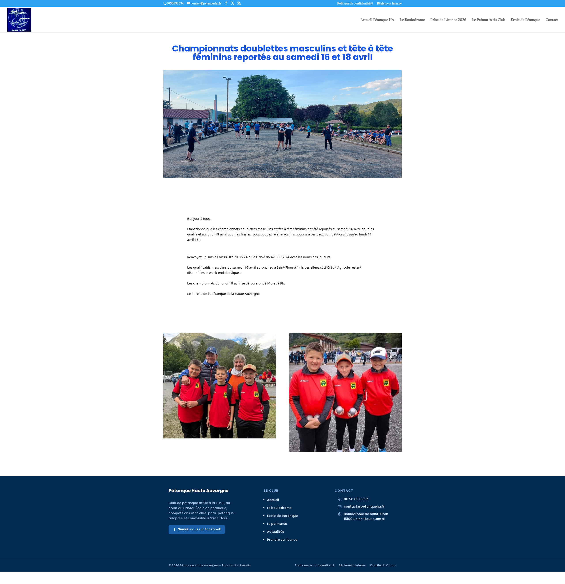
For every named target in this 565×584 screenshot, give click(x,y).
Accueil (273, 500)
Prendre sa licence (282, 539)
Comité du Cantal (383, 565)
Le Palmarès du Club (488, 20)
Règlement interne (389, 3)
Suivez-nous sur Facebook (199, 529)
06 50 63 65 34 (356, 499)
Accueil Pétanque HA (377, 20)
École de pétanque (282, 516)
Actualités (275, 531)
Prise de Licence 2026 (448, 20)
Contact (552, 20)
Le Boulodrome (412, 20)
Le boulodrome (279, 508)
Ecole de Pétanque (525, 20)
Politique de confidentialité (355, 3)
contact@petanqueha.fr (364, 506)
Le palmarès (277, 523)
